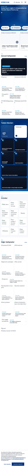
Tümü (25, 56)
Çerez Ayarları (7, 464)
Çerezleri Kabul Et (17, 464)
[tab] (5, 28)
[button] (25, 2)
